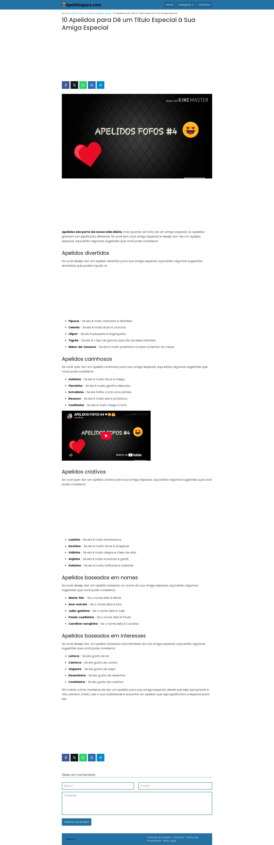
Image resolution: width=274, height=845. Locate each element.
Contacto (204, 5)
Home (169, 5)
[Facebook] (65, 85)
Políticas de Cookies (159, 837)
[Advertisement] (137, 54)
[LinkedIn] (92, 85)
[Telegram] (100, 85)
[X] (74, 85)
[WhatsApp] (83, 85)
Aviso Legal (169, 840)
